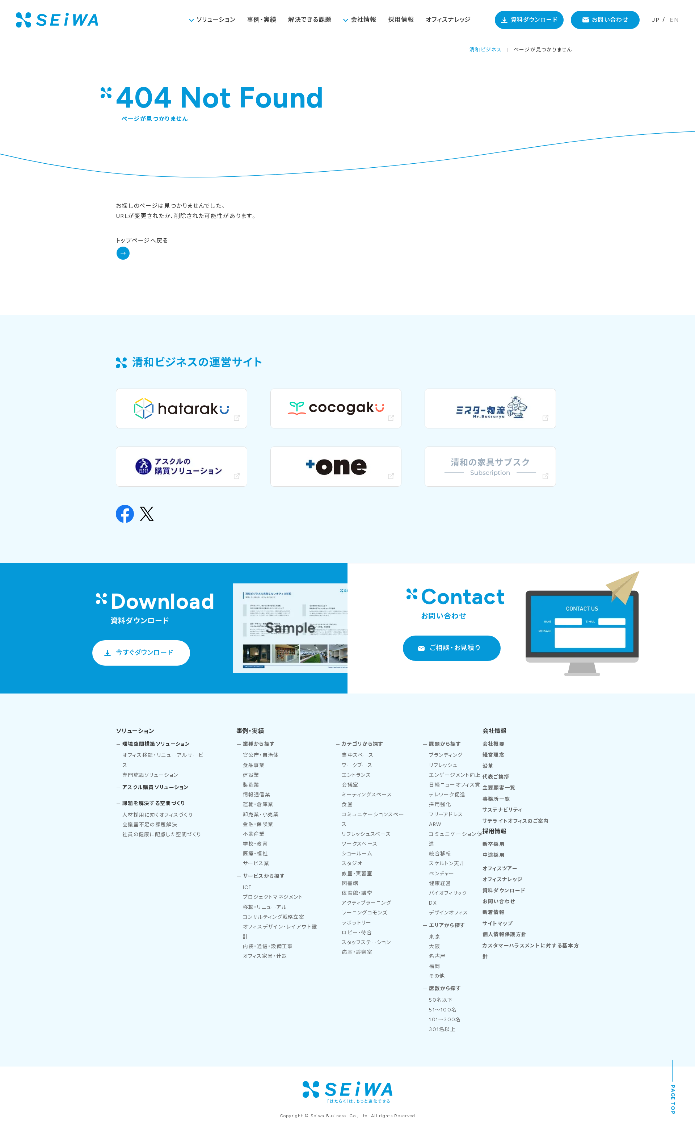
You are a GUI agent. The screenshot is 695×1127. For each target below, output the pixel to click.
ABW (435, 824)
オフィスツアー (500, 869)
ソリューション (216, 19)
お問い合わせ (610, 19)
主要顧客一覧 (499, 788)
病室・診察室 (357, 952)
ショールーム (357, 854)
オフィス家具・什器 (265, 956)
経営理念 (494, 755)
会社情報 (363, 19)
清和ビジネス (485, 50)
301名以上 (442, 1029)
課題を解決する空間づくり (153, 803)
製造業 (251, 785)
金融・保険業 (258, 824)
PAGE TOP (673, 1099)
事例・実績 (261, 19)
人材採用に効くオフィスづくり (157, 815)
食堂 (347, 804)
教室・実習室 (357, 874)
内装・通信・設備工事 (268, 946)
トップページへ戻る (142, 240)
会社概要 (494, 744)
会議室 (350, 785)
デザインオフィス (448, 913)
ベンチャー (441, 874)
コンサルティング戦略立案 (273, 917)
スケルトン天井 (447, 863)
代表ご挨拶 (496, 777)
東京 (434, 937)
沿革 (488, 766)
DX (433, 903)
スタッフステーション (366, 942)
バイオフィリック (448, 893)
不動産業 (254, 834)
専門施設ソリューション (150, 775)
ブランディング (446, 755)
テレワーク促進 (447, 795)
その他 (437, 976)
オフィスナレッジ (448, 19)
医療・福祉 (255, 854)
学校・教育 (255, 844)
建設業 (251, 775)
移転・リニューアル (265, 907)
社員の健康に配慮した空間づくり (161, 834)
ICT (247, 887)
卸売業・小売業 (261, 815)
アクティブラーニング (366, 903)
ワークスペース (360, 844)
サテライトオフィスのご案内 (516, 821)
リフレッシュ (443, 765)
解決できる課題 (310, 19)
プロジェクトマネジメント (273, 897)
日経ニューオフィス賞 (454, 785)
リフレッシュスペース (366, 834)
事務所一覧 (496, 799)
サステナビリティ (502, 810)
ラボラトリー (356, 923)
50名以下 (441, 1000)
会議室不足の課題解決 (149, 825)
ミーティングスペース (367, 795)
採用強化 (440, 804)
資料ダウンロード (534, 19)
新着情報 (494, 912)
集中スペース (358, 755)
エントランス (356, 775)
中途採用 (494, 855)
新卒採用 (494, 844)
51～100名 (443, 1010)
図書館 (350, 883)
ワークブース (357, 765)
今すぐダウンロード (144, 653)
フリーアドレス (446, 815)
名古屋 (437, 956)
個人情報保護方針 (505, 934)
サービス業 (256, 863)
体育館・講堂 (357, 893)
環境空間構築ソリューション (156, 744)
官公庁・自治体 (261, 755)
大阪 (434, 946)
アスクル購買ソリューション (155, 787)
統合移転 (440, 854)
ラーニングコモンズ (365, 913)
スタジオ (352, 863)
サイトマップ (498, 924)
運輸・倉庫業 (258, 804)
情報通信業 (256, 795)
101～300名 (445, 1020)
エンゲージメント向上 (455, 775)
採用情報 (401, 19)
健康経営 (440, 883)
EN (674, 19)
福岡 (434, 966)
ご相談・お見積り (455, 648)
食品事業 (254, 765)
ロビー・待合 (357, 933)
